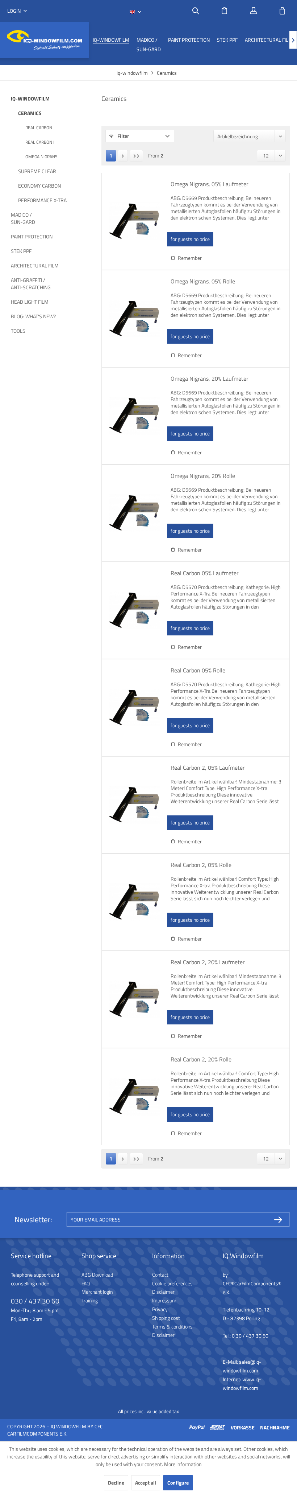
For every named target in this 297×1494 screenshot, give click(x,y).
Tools (18, 331)
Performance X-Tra (42, 200)
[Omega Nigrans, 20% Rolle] (134, 513)
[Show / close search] (195, 11)
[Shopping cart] (282, 11)
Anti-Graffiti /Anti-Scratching (31, 283)
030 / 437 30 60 (35, 1301)
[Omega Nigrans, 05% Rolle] (134, 319)
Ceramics (30, 113)
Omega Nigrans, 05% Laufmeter (209, 184)
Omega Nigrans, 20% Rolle (203, 476)
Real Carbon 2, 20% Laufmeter (208, 962)
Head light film (30, 302)
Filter (122, 136)
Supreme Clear (37, 171)
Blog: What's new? (33, 316)
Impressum (164, 1300)
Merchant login (97, 1292)
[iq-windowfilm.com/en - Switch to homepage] (44, 40)
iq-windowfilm (30, 98)
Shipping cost (166, 1318)
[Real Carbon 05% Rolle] (134, 708)
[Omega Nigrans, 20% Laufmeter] (134, 416)
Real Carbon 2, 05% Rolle (201, 865)
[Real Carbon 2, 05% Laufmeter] (134, 805)
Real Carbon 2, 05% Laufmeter (208, 768)
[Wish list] (224, 11)
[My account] (253, 11)
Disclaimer (163, 1292)
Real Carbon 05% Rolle (198, 671)
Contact (160, 1274)
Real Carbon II (40, 142)
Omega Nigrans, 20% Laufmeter (209, 379)
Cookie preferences (172, 1283)
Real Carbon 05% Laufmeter (205, 573)
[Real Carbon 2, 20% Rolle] (134, 1097)
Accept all (145, 1482)
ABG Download (97, 1274)
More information (183, 1464)
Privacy (160, 1309)
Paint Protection (32, 236)
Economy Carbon (39, 185)
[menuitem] (195, 11)
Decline (116, 1482)
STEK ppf (21, 251)
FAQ (85, 1283)
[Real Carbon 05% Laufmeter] (134, 610)
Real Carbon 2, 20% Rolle (201, 1060)
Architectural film (35, 265)
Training (89, 1300)
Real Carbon (38, 127)
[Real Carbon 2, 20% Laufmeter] (134, 999)
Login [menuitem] (14, 11)
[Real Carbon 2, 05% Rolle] (134, 902)
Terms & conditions (172, 1326)
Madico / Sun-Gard (23, 218)
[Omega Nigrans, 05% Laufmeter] (134, 221)
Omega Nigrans (41, 156)
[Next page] (123, 155)
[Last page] (136, 155)
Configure (178, 1482)
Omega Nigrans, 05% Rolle (203, 282)
